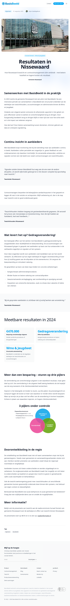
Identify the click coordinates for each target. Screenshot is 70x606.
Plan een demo (58, 3)
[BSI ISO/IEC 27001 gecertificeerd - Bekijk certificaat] (62, 589)
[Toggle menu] (66, 3)
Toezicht (6, 574)
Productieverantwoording (11, 577)
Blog (21, 571)
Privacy (55, 571)
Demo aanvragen (9, 580)
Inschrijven (32, 559)
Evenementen (24, 574)
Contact (49, 3)
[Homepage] (10, 3)
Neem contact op (41, 571)
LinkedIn (39, 577)
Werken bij (40, 574)
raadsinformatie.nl (44, 516)
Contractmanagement (10, 571)
